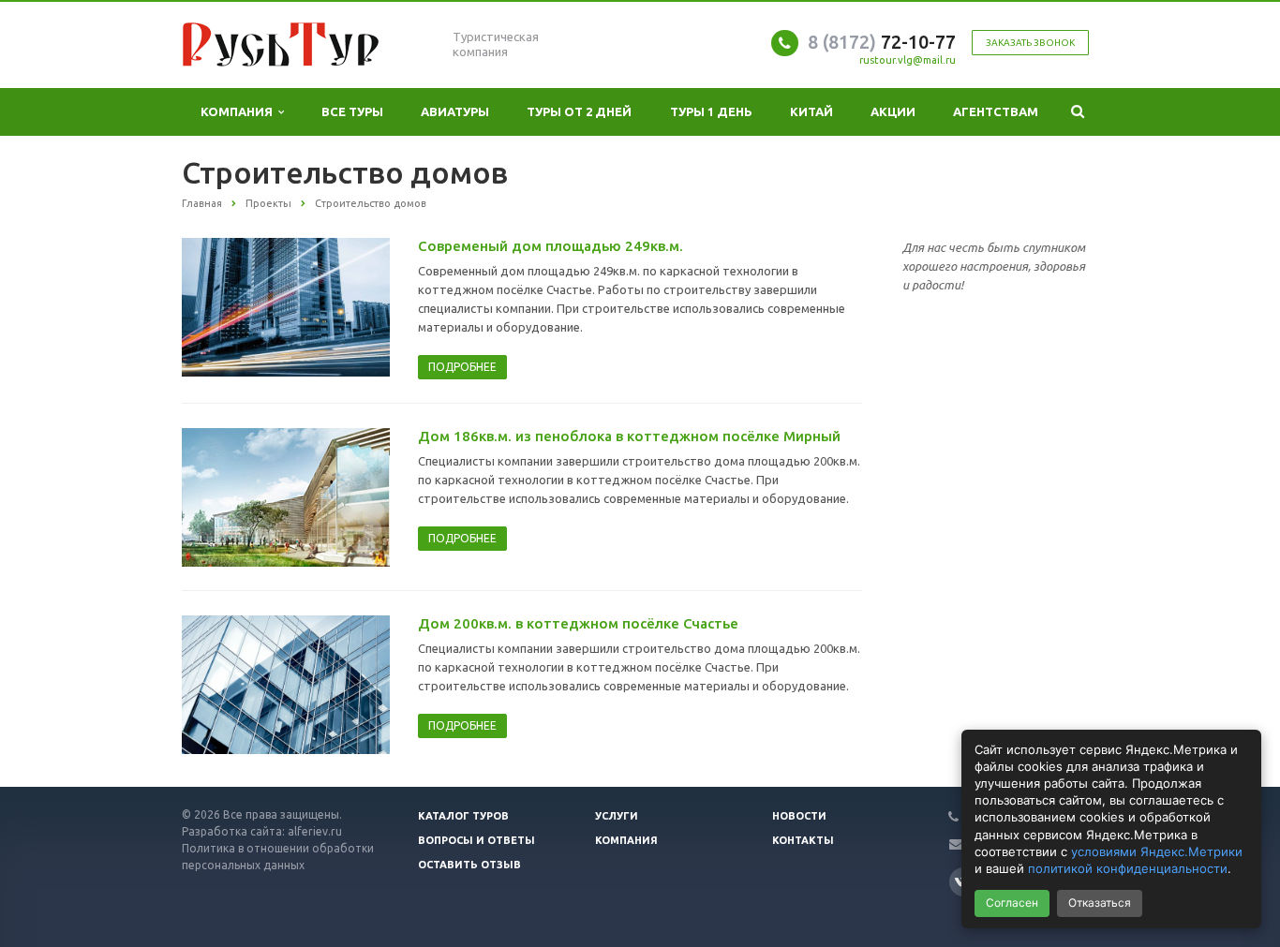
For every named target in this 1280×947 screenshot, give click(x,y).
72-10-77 (882, 41)
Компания (239, 111)
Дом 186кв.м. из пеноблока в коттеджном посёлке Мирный (629, 436)
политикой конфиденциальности (1128, 868)
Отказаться (1099, 902)
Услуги (616, 815)
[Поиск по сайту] (1077, 112)
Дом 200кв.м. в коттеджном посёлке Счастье (578, 623)
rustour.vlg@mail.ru (907, 60)
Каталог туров (463, 815)
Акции (893, 111)
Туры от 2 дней (579, 111)
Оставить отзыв (469, 864)
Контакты (803, 840)
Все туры (352, 111)
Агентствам (995, 111)
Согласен (1012, 902)
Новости (799, 815)
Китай (811, 111)
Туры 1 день (711, 111)
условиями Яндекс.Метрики (1157, 851)
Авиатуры (455, 111)
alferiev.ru (315, 831)
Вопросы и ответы (476, 840)
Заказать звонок (1030, 42)
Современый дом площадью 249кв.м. (550, 246)
